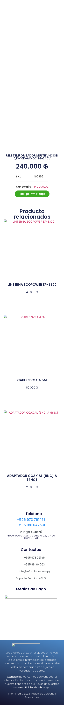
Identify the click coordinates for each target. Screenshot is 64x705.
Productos (41, 187)
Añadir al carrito (32, 298)
